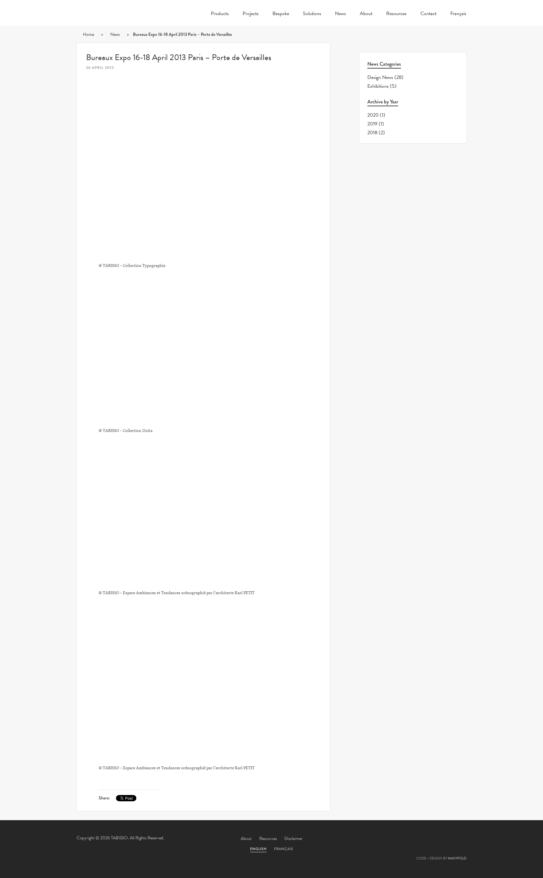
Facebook (407, 839)
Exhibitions (378, 86)
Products (220, 14)
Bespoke (280, 14)
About (366, 14)
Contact (428, 14)
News (340, 14)
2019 (372, 124)
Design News (380, 77)
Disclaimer (293, 838)
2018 (372, 132)
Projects (251, 14)
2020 (373, 115)
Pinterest (424, 839)
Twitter (390, 839)
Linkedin (441, 839)
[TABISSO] (108, 29)
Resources (396, 14)
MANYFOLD (457, 858)
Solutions (312, 14)
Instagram (458, 839)
